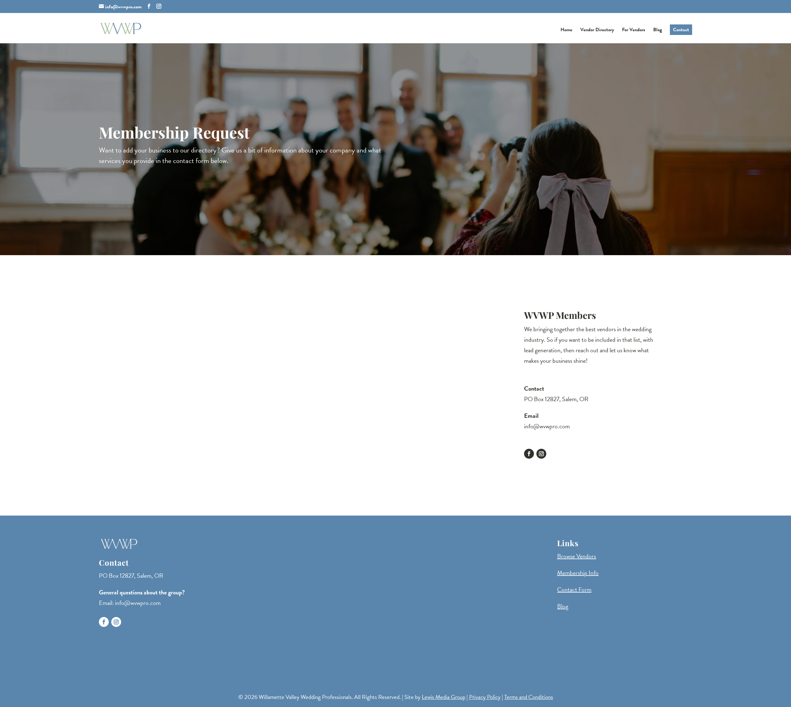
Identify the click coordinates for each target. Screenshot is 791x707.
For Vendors (633, 30)
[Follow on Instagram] (541, 454)
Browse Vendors (576, 556)
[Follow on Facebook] (529, 454)
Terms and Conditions (528, 696)
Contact (681, 29)
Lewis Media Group (443, 696)
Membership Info (578, 572)
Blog (657, 30)
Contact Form (574, 589)
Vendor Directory (597, 30)
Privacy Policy (485, 696)
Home (566, 30)
